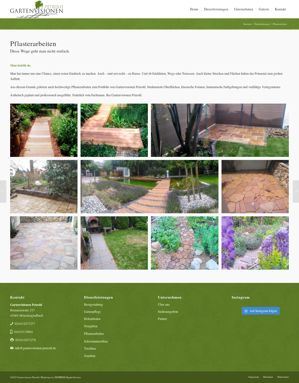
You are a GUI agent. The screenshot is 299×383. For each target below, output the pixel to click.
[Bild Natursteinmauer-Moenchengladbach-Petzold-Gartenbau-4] (45, 188)
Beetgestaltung (93, 304)
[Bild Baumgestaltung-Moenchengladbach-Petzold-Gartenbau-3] (116, 244)
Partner (162, 318)
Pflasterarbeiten (94, 333)
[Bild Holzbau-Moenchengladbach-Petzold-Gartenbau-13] (116, 132)
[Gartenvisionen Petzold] (36, 9)
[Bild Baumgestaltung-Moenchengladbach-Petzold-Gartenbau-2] (186, 244)
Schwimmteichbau (96, 341)
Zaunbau (89, 355)
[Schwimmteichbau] (3, 191)
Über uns (164, 304)
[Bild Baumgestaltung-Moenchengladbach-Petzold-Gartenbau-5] (257, 188)
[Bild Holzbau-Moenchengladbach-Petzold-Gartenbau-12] (45, 132)
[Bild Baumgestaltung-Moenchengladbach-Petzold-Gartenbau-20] (151, 188)
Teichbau (90, 348)
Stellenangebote (168, 311)
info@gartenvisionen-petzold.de (35, 348)
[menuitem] (194, 9)
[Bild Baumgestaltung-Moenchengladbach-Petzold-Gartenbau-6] (45, 244)
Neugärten (90, 326)
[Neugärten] (296, 191)
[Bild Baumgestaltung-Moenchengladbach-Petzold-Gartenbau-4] (257, 244)
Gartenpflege (92, 311)
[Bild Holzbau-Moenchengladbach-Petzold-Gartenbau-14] (221, 132)
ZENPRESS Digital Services (68, 377)
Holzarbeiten (92, 318)
